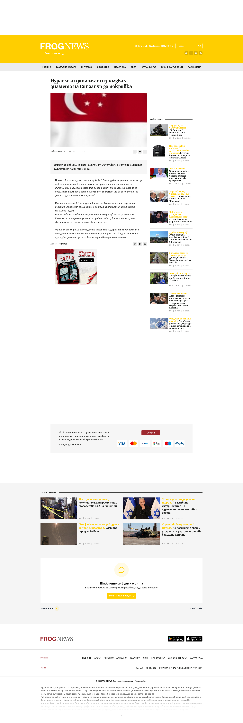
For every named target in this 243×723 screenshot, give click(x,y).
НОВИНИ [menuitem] (46, 67)
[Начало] (186, 53)
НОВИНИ (86, 657)
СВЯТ (145, 657)
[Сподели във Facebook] (140, 152)
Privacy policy (140, 681)
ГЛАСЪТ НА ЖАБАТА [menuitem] (66, 67)
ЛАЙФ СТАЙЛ (56, 151)
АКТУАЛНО (121, 657)
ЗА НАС (139, 668)
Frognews (62, 243)
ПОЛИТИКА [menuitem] (120, 67)
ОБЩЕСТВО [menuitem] (103, 67)
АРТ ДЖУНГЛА (158, 657)
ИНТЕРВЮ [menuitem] (86, 67)
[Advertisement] (121, 17)
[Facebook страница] (191, 53)
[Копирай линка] (135, 152)
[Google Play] (176, 639)
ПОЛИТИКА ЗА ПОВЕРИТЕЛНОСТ (186, 668)
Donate (151, 432)
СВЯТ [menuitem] (133, 67)
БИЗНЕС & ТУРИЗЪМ (177, 657)
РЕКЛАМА (163, 668)
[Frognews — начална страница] (56, 639)
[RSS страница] (200, 53)
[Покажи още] (121, 715)
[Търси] (199, 46)
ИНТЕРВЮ (109, 657)
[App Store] (194, 639)
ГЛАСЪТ (97, 657)
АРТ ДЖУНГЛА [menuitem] (149, 67)
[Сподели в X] (145, 152)
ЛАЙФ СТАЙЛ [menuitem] (194, 67)
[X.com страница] (196, 53)
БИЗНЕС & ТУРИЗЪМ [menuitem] (172, 67)
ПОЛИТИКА (135, 657)
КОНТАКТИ (151, 668)
